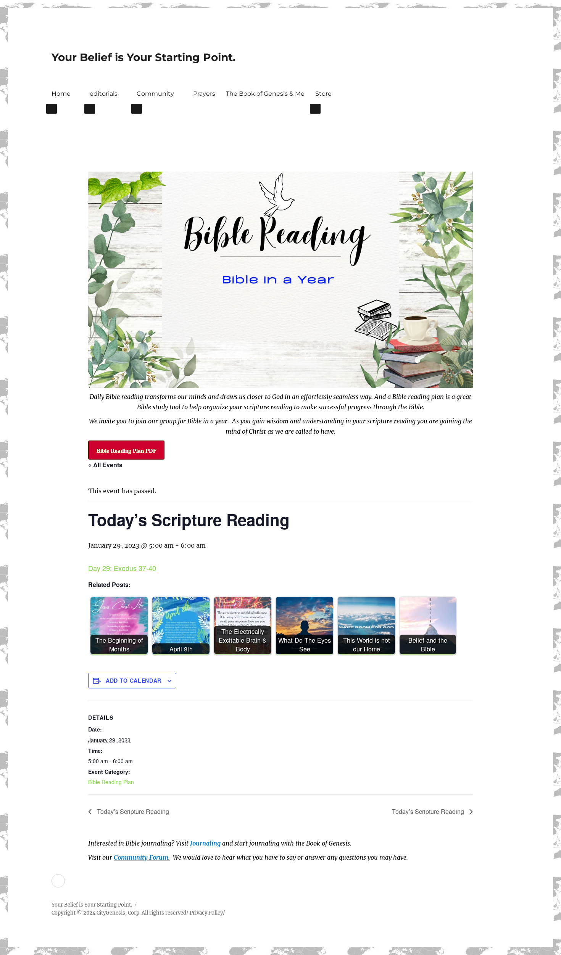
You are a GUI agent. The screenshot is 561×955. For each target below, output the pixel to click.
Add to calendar (133, 680)
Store (323, 93)
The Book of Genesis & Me (265, 93)
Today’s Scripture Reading (132, 811)
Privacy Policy (206, 913)
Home (61, 93)
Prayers (204, 93)
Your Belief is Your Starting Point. (143, 57)
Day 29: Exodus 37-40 (122, 568)
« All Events (105, 464)
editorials (104, 93)
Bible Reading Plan (111, 782)
